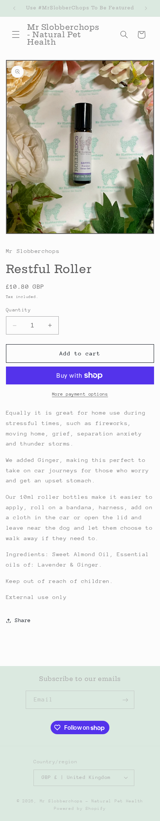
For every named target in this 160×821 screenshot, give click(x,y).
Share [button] (23, 620)
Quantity (18, 310)
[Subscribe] (125, 700)
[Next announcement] (146, 8)
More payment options (80, 394)
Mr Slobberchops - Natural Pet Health (91, 801)
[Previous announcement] (14, 8)
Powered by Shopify (80, 808)
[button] (15, 34)
